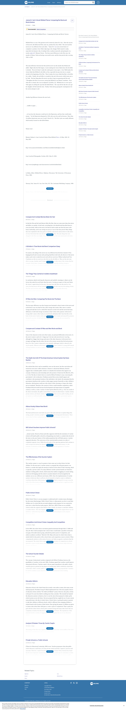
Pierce (57, 137)
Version (26, 676)
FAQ (25, 689)
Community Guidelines (49, 687)
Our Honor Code (47, 689)
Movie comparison (41, 29)
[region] (63, 706)
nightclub (32, 53)
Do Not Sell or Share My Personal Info (96, 705)
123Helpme (27, 6)
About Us (27, 685)
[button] (72, 21)
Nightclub (26, 673)
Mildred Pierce (59, 676)
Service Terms (47, 693)
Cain (55, 46)
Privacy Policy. (22, 708)
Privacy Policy (47, 691)
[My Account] (99, 2)
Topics (53, 2)
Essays (48, 2)
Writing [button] (58, 2)
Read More (50, 234)
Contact (26, 687)
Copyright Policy (47, 685)
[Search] (93, 3)
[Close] (123, 705)
